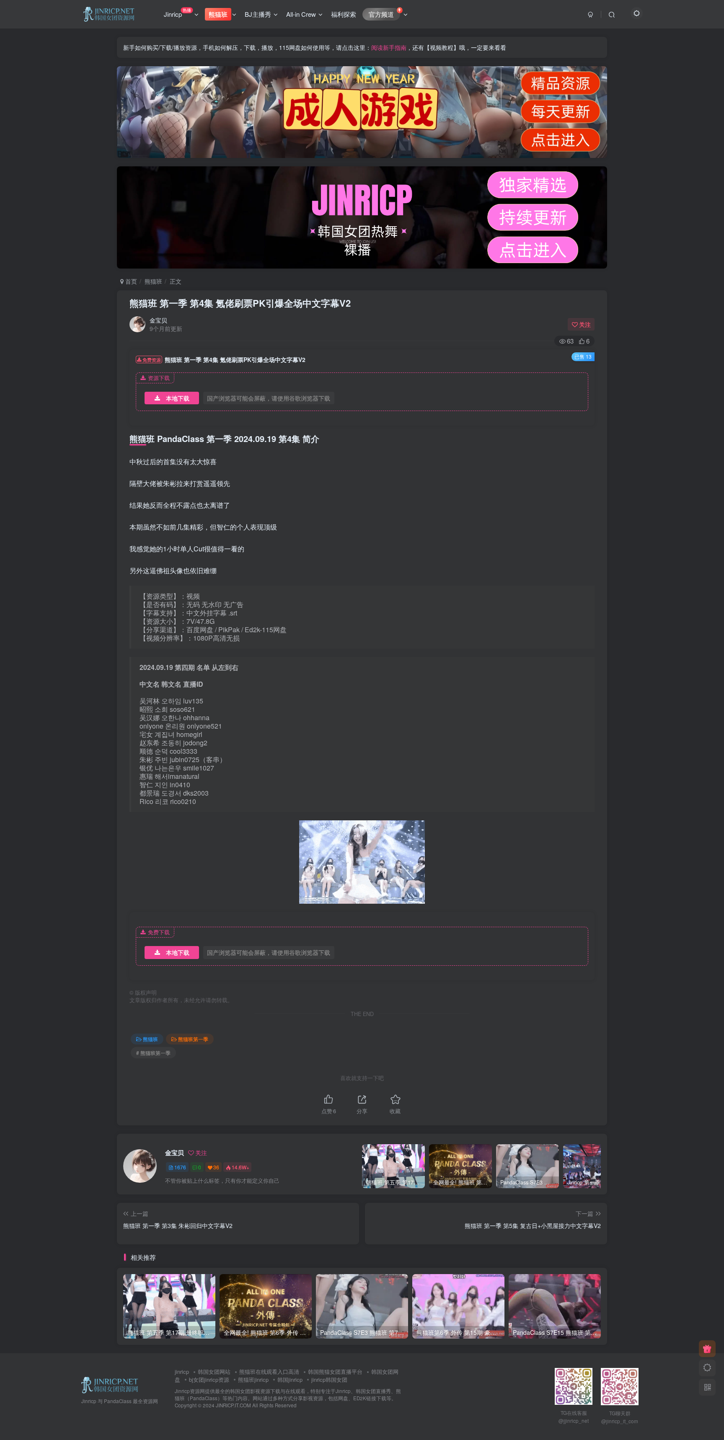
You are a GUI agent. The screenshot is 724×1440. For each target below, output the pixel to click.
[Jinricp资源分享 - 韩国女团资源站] (109, 1384)
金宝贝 (158, 320)
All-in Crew (301, 14)
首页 (130, 281)
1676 (180, 1167)
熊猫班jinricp (253, 1379)
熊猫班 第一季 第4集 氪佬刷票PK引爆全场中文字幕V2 (240, 303)
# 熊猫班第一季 (153, 1052)
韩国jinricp (290, 1379)
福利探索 (343, 14)
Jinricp (177, 12)
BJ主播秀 (258, 14)
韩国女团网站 (214, 1371)
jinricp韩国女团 (329, 1379)
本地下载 (177, 398)
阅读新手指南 (388, 47)
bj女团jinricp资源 (209, 1379)
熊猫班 (153, 281)
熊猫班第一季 (193, 1038)
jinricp (182, 1371)
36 (216, 1167)
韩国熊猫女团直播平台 (335, 1371)
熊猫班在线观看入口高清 (269, 1371)
